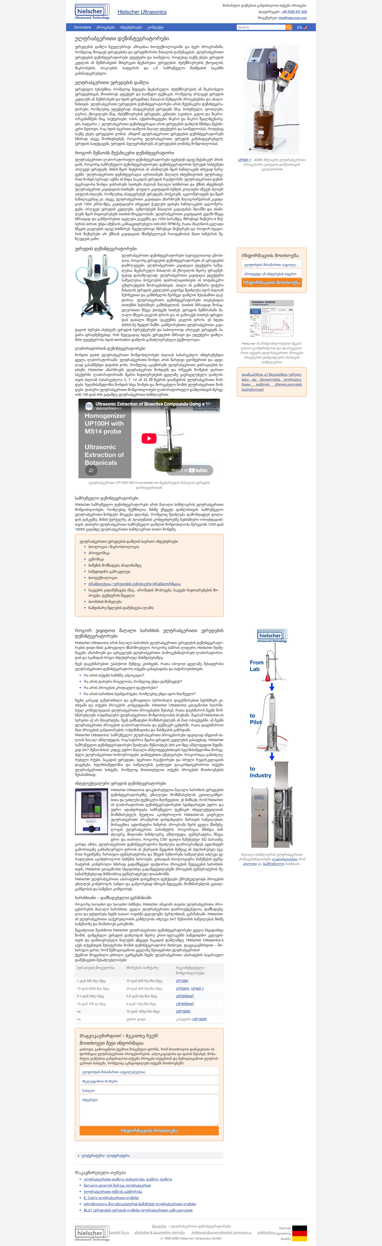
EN (299, 27)
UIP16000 (183, 1011)
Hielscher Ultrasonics (142, 11)
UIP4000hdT (185, 1003)
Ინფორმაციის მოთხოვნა (271, 282)
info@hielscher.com (293, 17)
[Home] (92, 10)
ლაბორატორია (284, 859)
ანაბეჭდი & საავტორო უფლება (159, 1232)
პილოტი (250, 863)
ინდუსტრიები (131, 27)
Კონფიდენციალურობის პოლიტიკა (221, 1232)
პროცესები (105, 27)
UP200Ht (182, 988)
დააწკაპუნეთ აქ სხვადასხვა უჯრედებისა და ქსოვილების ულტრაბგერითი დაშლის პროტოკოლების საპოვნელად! (272, 382)
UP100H (182, 980)
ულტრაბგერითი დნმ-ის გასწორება (113, 1191)
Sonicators (82, 27)
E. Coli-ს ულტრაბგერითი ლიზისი (111, 1197)
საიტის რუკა (119, 1232)
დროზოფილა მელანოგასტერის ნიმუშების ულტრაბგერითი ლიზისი (140, 1203)
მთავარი (159, 1226)
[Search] (289, 27)
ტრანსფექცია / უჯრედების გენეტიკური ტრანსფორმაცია (134, 583)
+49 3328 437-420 (294, 11)
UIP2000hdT (185, 996)
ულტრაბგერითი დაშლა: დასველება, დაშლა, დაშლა (128, 1179)
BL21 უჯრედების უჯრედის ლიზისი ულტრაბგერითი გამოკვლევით (138, 1210)
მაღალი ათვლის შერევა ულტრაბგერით (117, 1185)
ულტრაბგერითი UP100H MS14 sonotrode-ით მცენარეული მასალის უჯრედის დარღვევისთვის (149, 485)
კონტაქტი (155, 27)
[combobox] (261, 27)
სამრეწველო (273, 863)
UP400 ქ (244, 159)
